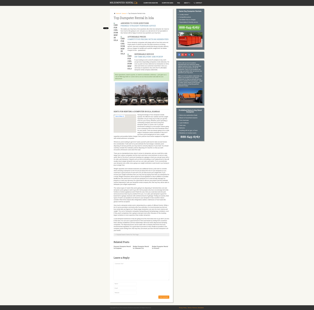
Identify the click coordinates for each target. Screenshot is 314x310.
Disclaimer (201, 307)
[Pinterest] (185, 54)
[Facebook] (179, 54)
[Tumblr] (189, 54)
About (186, 3)
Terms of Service (192, 307)
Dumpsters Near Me (151, 3)
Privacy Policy (183, 307)
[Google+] (182, 54)
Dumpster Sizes (167, 3)
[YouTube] (192, 54)
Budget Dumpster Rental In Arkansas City (141, 247)
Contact (198, 3)
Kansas (124, 13)
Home (118, 13)
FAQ (178, 3)
